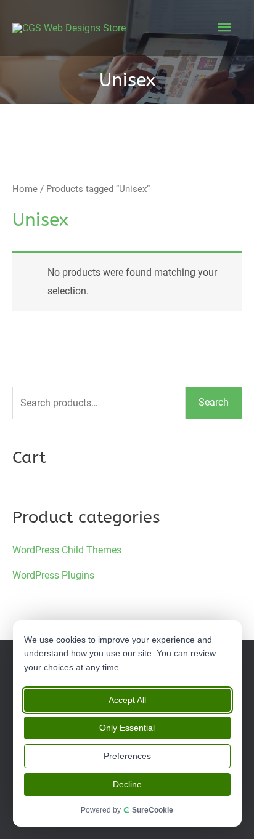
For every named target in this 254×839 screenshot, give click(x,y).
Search (214, 402)
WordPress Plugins (53, 575)
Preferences (127, 756)
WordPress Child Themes (66, 550)
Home (25, 189)
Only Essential (127, 728)
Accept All (127, 700)
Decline (127, 784)
